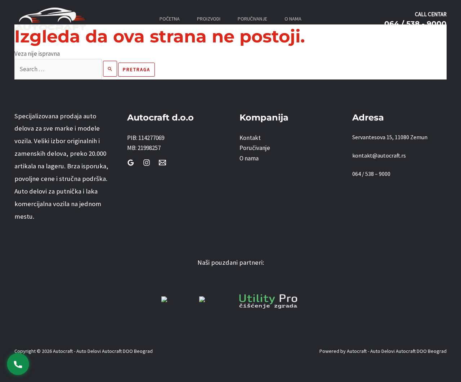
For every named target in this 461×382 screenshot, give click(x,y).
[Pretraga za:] (66, 69)
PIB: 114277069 (145, 138)
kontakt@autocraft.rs (379, 155)
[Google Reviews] (130, 162)
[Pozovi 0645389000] (18, 364)
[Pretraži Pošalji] (110, 69)
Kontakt (250, 138)
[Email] (162, 162)
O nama (249, 158)
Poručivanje (255, 148)
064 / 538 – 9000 (371, 173)
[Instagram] (146, 162)
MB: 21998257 (144, 148)
